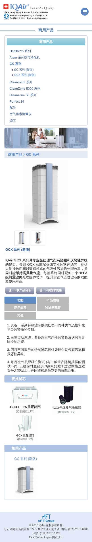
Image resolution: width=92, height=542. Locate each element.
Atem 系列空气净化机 (25, 57)
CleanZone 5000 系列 (25, 88)
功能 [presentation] (20, 300)
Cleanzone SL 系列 (23, 95)
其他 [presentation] (20, 315)
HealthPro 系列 (20, 51)
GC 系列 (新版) (23, 69)
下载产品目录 (22, 290)
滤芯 (13, 120)
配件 (13, 107)
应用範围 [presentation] (20, 307)
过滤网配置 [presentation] (53, 307)
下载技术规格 (53, 290)
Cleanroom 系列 (21, 82)
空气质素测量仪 (20, 114)
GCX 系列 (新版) (25, 75)
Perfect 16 (17, 101)
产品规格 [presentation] (53, 300)
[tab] (20, 300)
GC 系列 (15, 63)
